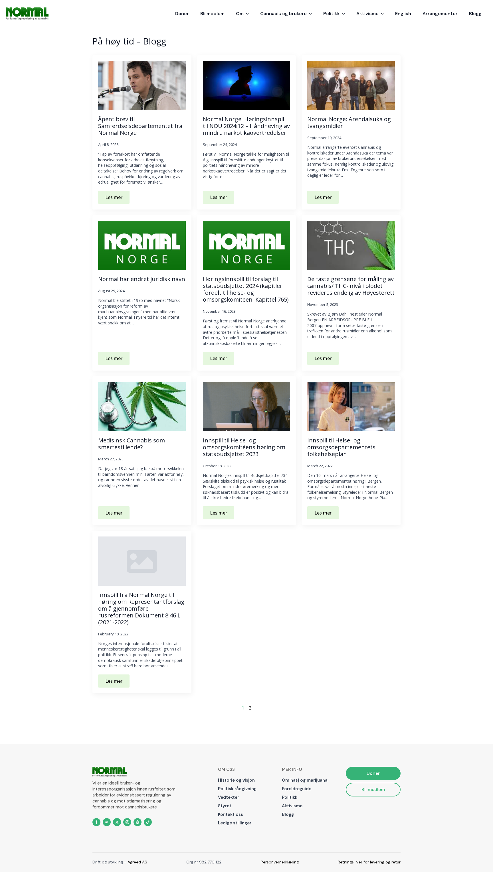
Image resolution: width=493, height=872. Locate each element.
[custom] (138, 822)
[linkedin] (107, 822)
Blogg (475, 14)
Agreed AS (137, 862)
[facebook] (96, 822)
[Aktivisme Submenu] (384, 14)
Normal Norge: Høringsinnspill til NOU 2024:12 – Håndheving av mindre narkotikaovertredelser (246, 126)
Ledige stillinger (234, 823)
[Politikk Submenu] (345, 14)
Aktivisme (367, 14)
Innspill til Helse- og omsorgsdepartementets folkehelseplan (341, 447)
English (403, 14)
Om (240, 14)
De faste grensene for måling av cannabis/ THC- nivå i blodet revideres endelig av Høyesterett (351, 286)
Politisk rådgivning (237, 788)
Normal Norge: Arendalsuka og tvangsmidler (349, 122)
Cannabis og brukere (283, 14)
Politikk (331, 14)
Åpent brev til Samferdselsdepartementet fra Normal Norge (140, 126)
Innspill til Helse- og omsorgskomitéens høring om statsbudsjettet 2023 (244, 447)
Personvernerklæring (280, 862)
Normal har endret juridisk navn (141, 279)
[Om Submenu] (249, 14)
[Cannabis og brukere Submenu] (312, 14)
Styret (224, 805)
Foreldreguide (296, 788)
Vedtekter (228, 797)
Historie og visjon (236, 780)
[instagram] (127, 822)
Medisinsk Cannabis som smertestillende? (131, 444)
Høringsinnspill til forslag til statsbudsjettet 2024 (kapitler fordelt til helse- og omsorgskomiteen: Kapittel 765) (246, 289)
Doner (182, 14)
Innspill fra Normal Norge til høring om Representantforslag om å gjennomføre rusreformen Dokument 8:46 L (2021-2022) (141, 609)
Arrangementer (440, 14)
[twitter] (117, 822)
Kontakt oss (230, 814)
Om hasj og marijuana (305, 780)
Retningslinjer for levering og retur (369, 862)
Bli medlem (212, 14)
